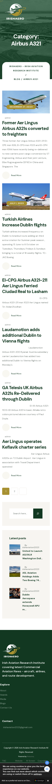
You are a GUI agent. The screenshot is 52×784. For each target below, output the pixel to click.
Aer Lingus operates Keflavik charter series (24, 444)
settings (38, 774)
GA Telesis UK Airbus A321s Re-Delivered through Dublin (22, 393)
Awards (3, 694)
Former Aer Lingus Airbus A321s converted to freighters (25, 128)
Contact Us (6, 707)
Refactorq (30, 756)
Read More (16, 175)
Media (3, 699)
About (3, 690)
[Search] (37, 514)
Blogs (3, 703)
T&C (7, 761)
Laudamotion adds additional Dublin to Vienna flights (21, 335)
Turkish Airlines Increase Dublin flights (24, 222)
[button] (26, 780)
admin (8, 118)
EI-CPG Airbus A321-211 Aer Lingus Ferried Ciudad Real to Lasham (25, 285)
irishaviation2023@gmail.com (17, 727)
